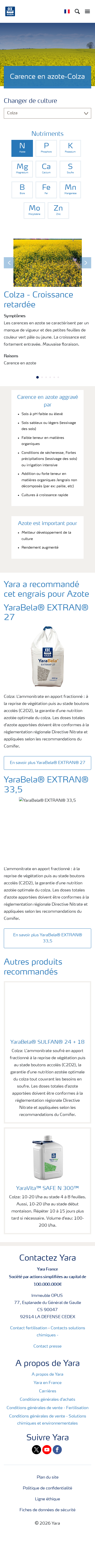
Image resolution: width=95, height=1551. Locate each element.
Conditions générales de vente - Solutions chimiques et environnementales (47, 1420)
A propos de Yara (47, 1375)
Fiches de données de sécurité (47, 1510)
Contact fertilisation (28, 1328)
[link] (22, 148)
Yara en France (48, 1383)
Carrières (47, 1391)
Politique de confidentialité (47, 1488)
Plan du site (48, 1477)
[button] (9, 262)
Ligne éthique (47, 1499)
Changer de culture (30, 101)
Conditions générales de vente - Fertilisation (47, 1408)
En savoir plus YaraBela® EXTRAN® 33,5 (47, 938)
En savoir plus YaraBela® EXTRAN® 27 (47, 763)
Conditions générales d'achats (47, 1400)
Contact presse (47, 1346)
